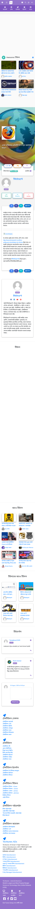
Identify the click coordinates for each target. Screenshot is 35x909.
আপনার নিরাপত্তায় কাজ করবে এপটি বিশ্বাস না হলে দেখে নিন (9, 526)
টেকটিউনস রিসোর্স (7, 755)
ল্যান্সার (18, 9)
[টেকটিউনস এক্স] (11, 899)
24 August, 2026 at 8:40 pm (17, 685)
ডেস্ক (11, 9)
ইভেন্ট (24, 9)
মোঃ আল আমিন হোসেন (27, 566)
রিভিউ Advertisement (9, 866)
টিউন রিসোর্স (6, 815)
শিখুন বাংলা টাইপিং (8, 750)
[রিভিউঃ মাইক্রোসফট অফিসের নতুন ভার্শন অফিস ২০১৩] (26, 586)
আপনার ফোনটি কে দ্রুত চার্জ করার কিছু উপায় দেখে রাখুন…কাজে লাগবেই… (9, 563)
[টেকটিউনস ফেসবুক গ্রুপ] (8, 899)
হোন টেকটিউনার (7, 748)
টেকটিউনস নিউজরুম (8, 732)
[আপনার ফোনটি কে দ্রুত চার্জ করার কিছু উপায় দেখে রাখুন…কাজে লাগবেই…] (9, 555)
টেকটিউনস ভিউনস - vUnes (10, 789)
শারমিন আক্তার (25, 529)
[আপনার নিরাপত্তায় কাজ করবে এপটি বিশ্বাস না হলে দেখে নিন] (9, 517)
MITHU (24, 76)
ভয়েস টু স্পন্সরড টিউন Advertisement (13, 864)
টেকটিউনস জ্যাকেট (8, 721)
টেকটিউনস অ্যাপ (22, 894)
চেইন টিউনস (6, 797)
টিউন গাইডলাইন (7, 809)
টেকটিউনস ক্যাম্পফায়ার (9, 833)
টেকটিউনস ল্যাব (7, 730)
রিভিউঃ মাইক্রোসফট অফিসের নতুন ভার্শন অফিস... (25, 594)
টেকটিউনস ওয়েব (5, 894)
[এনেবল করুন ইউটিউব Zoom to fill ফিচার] (9, 536)
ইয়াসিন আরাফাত (8, 76)
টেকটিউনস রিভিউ (7, 726)
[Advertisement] (17, 37)
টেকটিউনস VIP (7, 829)
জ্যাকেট (5, 9)
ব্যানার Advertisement (9, 855)
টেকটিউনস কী (6, 746)
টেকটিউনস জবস (7, 734)
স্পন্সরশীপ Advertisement (10, 870)
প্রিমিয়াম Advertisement (10, 868)
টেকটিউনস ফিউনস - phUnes (11, 793)
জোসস (28, 205)
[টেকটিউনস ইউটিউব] (15, 899)
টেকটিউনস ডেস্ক (7, 724)
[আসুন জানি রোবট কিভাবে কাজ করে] (9, 608)
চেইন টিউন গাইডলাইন (9, 811)
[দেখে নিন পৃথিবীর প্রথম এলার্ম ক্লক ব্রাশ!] (9, 586)
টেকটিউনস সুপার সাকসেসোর (10, 831)
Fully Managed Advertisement (12, 872)
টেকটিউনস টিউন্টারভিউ (9, 827)
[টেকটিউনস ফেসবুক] (4, 899)
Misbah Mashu (9, 566)
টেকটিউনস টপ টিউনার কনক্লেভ (11, 771)
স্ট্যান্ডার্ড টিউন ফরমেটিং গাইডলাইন (12, 813)
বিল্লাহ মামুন (24, 95)
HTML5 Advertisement (10, 859)
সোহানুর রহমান (8, 547)
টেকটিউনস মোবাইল (14, 894)
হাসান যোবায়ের (8, 95)
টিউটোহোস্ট (18, 179)
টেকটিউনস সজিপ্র (7, 757)
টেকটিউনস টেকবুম (8, 728)
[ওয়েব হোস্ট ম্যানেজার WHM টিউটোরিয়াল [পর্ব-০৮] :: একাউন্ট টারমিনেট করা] (26, 608)
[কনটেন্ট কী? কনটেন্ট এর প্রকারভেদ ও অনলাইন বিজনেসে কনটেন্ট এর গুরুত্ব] (26, 517)
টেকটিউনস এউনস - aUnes (10, 791)
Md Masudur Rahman (27, 547)
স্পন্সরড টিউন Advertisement (11, 861)
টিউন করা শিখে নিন (8, 753)
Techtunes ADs (10, 841)
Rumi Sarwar (17, 661)
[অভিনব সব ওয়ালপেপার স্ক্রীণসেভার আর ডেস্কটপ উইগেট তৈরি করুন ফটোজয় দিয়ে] (8, 65)
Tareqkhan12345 (14, 640)
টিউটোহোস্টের (16, 259)
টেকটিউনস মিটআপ (8, 773)
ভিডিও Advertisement (9, 857)
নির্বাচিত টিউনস (7, 795)
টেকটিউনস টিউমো (7, 775)
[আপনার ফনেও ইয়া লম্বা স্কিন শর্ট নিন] (26, 555)
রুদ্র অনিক (7, 529)
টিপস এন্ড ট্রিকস (14, 171)
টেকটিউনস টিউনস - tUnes (10, 786)
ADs (30, 9)
